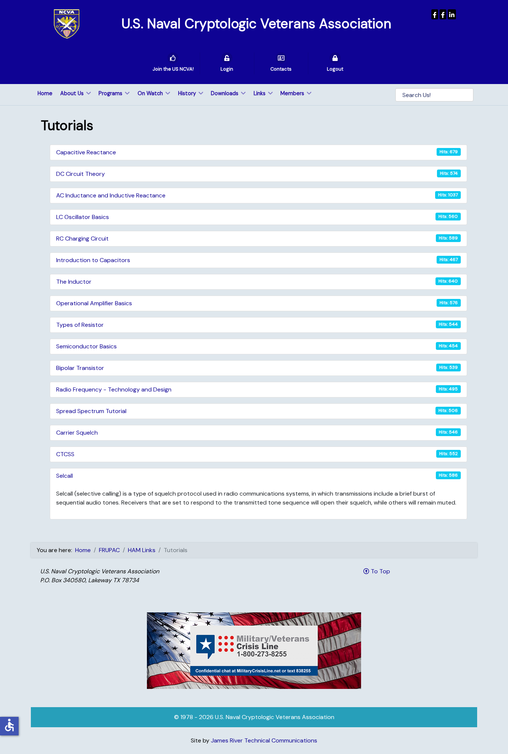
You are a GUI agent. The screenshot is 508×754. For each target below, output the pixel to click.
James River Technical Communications (264, 740)
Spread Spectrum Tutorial (91, 411)
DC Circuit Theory (80, 174)
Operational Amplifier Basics (94, 303)
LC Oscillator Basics (82, 217)
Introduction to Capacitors (93, 260)
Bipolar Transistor (80, 368)
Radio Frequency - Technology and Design (113, 389)
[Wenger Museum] (443, 14)
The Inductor (73, 282)
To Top (379, 571)
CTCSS (65, 454)
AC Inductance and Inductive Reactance (110, 195)
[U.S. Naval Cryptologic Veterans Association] (66, 24)
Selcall (64, 476)
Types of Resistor (80, 325)
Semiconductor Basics (86, 346)
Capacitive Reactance (86, 152)
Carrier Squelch (77, 432)
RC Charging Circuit (82, 238)
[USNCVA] (434, 14)
